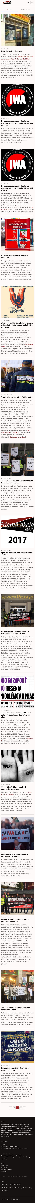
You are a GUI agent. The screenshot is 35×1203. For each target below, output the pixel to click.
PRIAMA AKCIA (15, 1199)
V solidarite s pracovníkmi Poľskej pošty (16, 397)
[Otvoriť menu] (32, 2)
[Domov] (7, 2)
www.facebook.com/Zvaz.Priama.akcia (17, 1176)
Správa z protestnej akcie (18, 437)
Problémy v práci (6, 1187)
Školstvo (17, 1187)
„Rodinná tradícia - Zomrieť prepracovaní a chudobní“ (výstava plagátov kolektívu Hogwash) (17, 325)
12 (17, 1108)
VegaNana (4, 1190)
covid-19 (4, 1184)
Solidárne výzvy (26, 1187)
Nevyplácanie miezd (15, 1184)
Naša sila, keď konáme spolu (12, 51)
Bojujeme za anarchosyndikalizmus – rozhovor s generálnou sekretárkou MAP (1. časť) (17, 188)
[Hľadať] (28, 2)
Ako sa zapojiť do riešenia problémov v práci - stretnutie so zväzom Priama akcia (16, 715)
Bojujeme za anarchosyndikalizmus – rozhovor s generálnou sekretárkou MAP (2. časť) (17, 123)
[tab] (9, 10)
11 (14, 1108)
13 (21, 1108)
